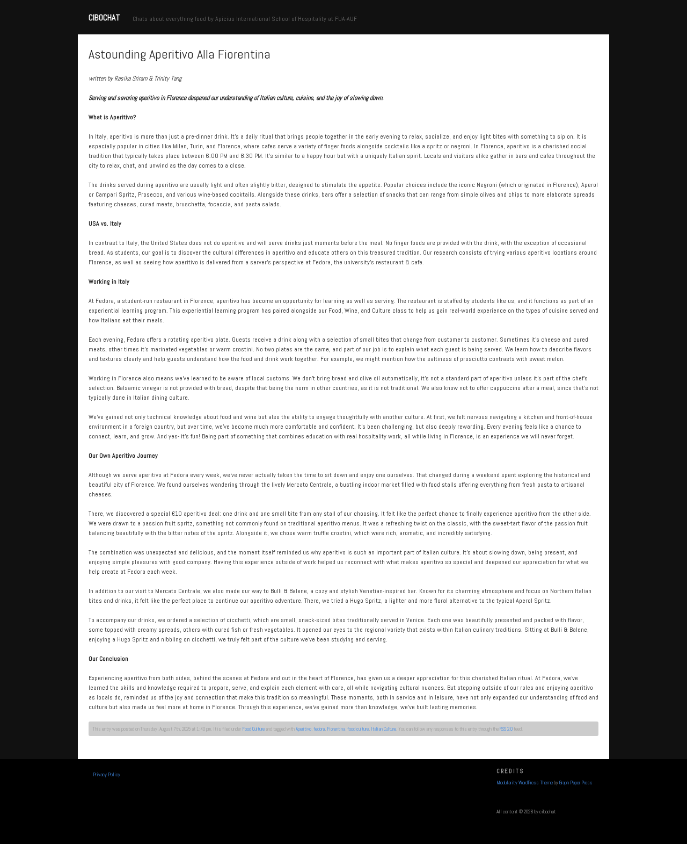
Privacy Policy (106, 774)
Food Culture (253, 729)
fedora (319, 729)
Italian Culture (383, 729)
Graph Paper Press (576, 783)
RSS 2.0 (506, 729)
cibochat (104, 17)
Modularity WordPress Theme (524, 783)
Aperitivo (303, 729)
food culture (358, 729)
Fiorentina (336, 729)
